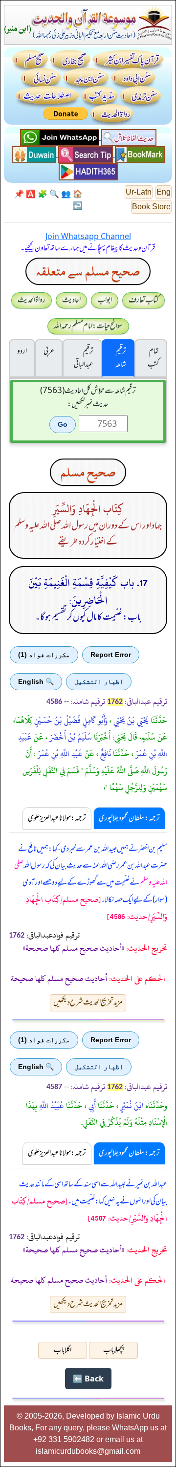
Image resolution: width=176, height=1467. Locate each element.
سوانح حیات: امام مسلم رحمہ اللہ (88, 326)
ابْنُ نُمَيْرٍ (131, 1106)
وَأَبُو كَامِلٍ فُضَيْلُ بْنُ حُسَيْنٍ (70, 720)
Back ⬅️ (88, 1378)
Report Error (110, 654)
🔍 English (36, 681)
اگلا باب (62, 1350)
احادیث (71, 300)
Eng (163, 192)
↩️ (78, 205)
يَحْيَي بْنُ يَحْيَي (130, 720)
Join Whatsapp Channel (88, 236)
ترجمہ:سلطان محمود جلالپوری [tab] (129, 818)
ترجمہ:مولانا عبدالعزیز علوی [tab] (57, 818)
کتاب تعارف (143, 300)
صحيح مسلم (88, 472)
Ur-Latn (139, 192)
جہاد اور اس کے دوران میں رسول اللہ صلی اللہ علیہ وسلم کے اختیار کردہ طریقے (88, 534)
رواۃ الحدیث (31, 300)
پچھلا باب (113, 1350)
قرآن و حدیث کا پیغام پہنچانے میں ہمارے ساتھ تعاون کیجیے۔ (88, 248)
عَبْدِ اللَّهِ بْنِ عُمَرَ (59, 754)
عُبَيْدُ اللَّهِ (50, 1106)
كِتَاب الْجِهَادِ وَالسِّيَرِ (88, 509)
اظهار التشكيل (98, 681)
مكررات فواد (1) (44, 654)
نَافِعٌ (104, 754)
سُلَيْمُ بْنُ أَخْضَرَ (69, 737)
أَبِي (91, 1106)
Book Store (151, 206)
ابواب (104, 300)
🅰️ (31, 193)
